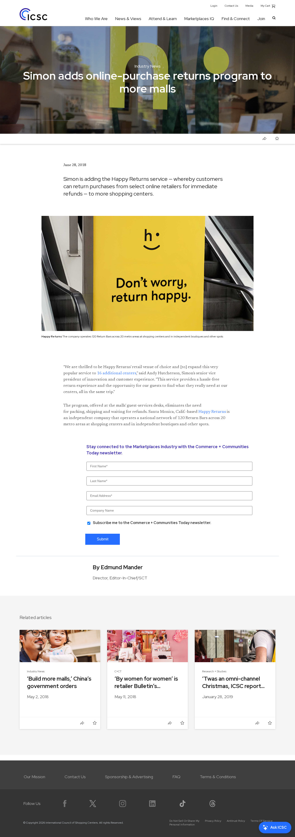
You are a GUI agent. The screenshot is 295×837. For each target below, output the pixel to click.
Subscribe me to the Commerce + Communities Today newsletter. (152, 522)
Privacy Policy (213, 821)
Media (249, 6)
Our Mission (34, 776)
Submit (102, 539)
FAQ (176, 776)
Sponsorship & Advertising (129, 776)
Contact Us (231, 6)
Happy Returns (212, 412)
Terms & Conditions (218, 776)
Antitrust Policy (236, 821)
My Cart (266, 6)
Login (213, 6)
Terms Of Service (262, 821)
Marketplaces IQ (199, 18)
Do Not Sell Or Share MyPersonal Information (184, 822)
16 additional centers (116, 373)
